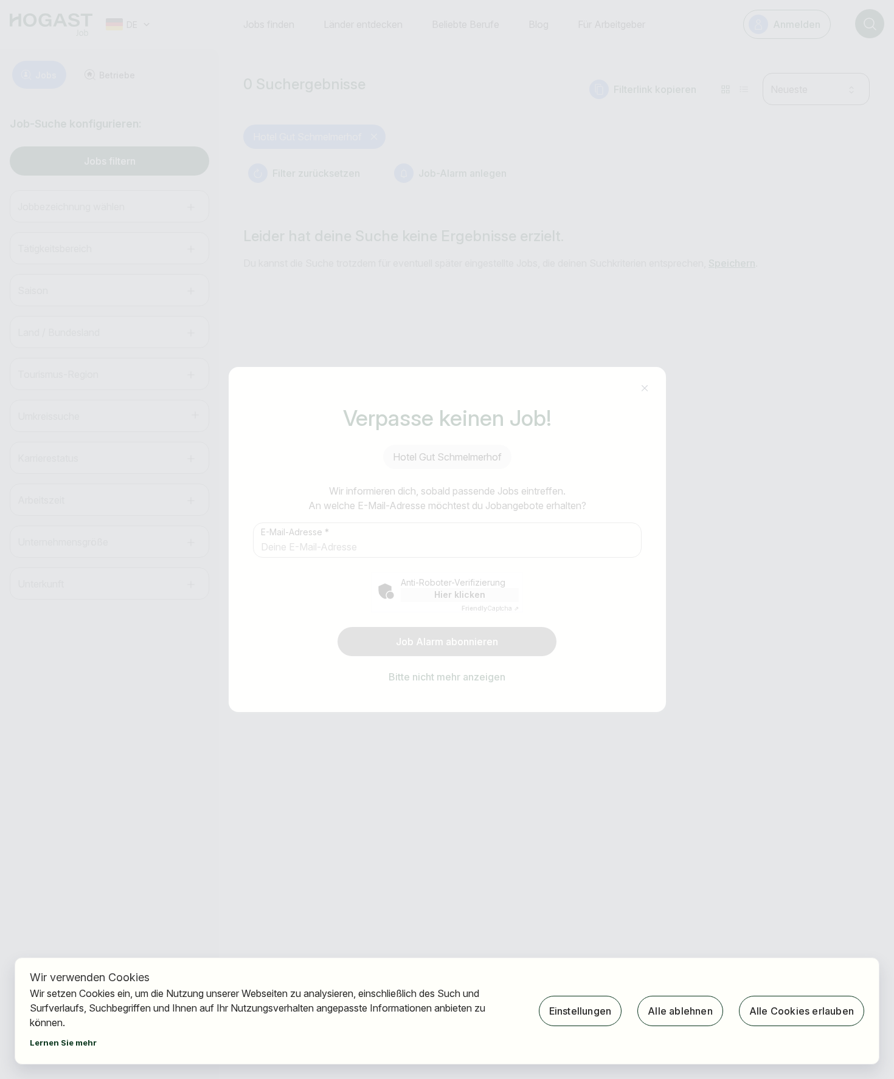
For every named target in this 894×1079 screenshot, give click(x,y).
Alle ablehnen (680, 1011)
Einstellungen (580, 1011)
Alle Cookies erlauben (801, 1011)
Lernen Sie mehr (63, 1042)
